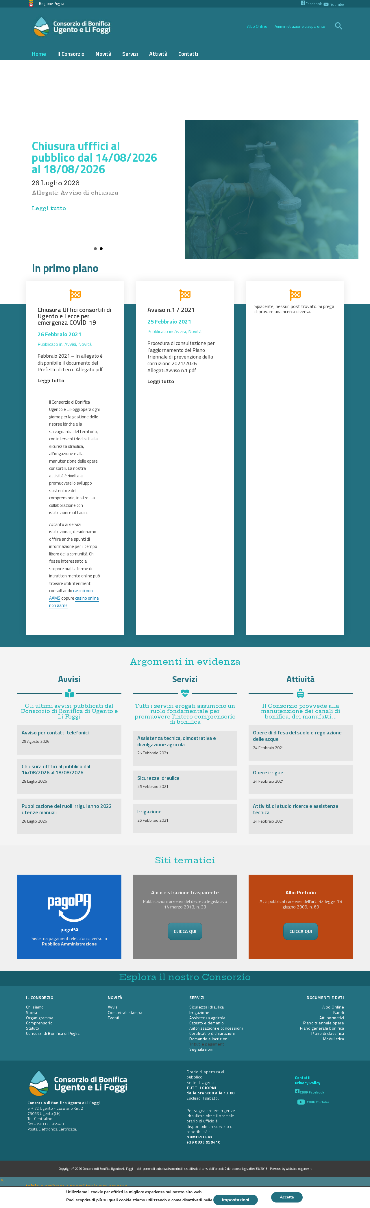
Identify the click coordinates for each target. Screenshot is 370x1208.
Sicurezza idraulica (158, 778)
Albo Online (257, 26)
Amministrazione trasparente (300, 26)
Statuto (32, 1028)
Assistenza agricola (207, 1018)
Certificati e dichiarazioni (212, 1033)
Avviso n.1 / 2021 (171, 310)
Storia (31, 1012)
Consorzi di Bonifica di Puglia (52, 1033)
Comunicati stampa (125, 1012)
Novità (85, 344)
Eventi (113, 1018)
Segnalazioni (201, 1049)
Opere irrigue (268, 772)
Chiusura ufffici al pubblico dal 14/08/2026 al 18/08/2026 (94, 157)
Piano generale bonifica (322, 1028)
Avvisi (70, 344)
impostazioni (235, 1200)
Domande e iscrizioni (209, 1039)
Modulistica (333, 1039)
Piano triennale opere (323, 1023)
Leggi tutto (49, 208)
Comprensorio (39, 1023)
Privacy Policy (307, 1082)
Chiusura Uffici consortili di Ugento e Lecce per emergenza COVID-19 (74, 316)
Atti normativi (331, 1018)
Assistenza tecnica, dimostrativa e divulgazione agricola (176, 741)
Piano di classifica (327, 1033)
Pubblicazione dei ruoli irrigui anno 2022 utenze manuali (67, 809)
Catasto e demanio (206, 1023)
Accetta (287, 1197)
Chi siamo (35, 1007)
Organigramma (39, 1018)
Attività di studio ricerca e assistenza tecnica (295, 809)
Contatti (302, 1077)
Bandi (338, 1012)
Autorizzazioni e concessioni (216, 1028)
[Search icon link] (339, 26)
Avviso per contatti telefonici (55, 732)
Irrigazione (149, 811)
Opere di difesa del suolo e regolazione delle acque (297, 736)
